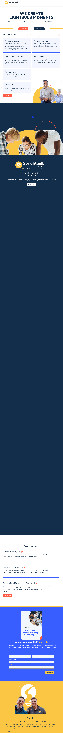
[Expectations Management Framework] (36, 583)
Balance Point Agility (11, 552)
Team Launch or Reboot (13, 567)
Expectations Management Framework (19, 583)
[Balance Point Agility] (22, 552)
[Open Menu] (60, 3)
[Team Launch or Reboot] (24, 567)
